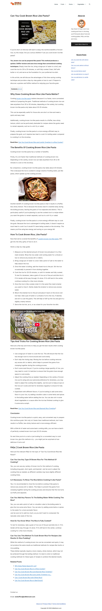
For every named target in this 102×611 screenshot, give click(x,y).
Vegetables (80, 4)
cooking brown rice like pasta (48, 239)
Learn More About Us (81, 44)
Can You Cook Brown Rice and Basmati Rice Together (36, 408)
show (19, 89)
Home (56, 4)
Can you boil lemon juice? (78, 71)
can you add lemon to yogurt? (80, 74)
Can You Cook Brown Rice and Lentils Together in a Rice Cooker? (40, 142)
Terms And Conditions (59, 604)
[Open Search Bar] (90, 4)
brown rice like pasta (24, 98)
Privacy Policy (47, 604)
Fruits (62, 4)
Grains (71, 4)
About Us (39, 604)
